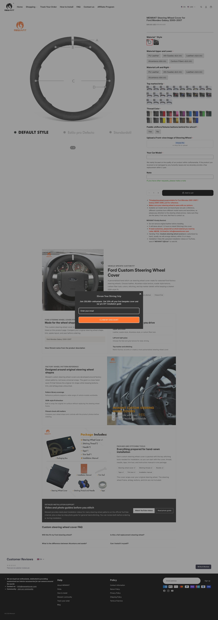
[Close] (140, 294)
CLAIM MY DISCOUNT (109, 320)
